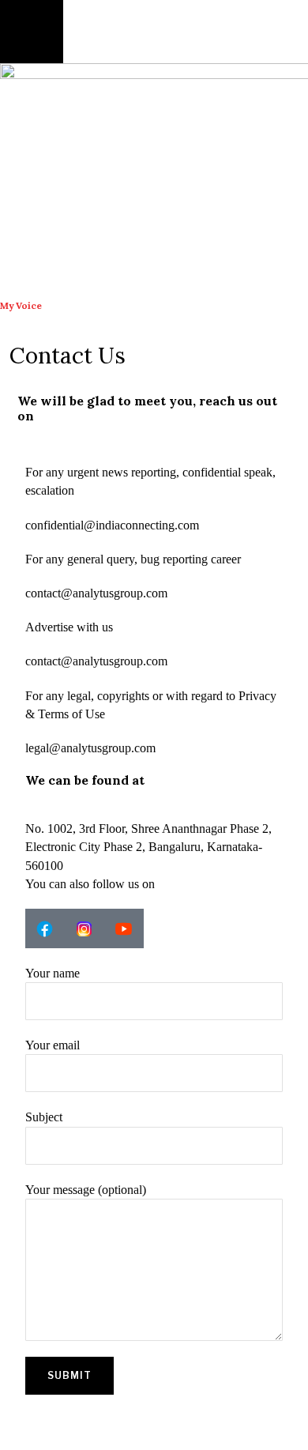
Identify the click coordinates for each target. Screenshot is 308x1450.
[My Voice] (19, 276)
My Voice (21, 305)
